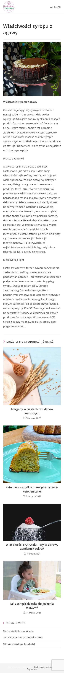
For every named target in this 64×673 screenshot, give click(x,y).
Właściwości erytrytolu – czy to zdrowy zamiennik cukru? (32, 547)
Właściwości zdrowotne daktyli (19, 644)
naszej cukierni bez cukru (18, 114)
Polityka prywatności (44, 667)
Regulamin (32, 669)
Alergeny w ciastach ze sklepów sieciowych (32, 411)
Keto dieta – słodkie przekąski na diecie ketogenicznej (32, 489)
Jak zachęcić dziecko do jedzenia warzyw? (32, 606)
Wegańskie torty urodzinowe (18, 631)
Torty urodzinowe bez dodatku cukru (22, 637)
